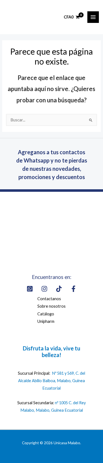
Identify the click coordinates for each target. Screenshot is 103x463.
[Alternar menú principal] (93, 17)
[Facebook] (73, 289)
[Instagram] (44, 289)
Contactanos (49, 298)
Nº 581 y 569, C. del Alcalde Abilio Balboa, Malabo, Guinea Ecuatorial (51, 380)
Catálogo (45, 314)
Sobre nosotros (51, 306)
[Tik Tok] (59, 289)
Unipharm (45, 321)
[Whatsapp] (30, 289)
